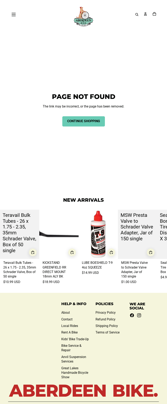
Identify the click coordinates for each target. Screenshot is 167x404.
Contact (67, 319)
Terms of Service (108, 332)
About (65, 312)
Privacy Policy (106, 312)
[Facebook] (132, 315)
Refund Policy (105, 319)
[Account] (145, 13)
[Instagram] (139, 315)
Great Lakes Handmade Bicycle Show (74, 372)
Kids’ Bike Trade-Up (75, 339)
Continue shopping (83, 121)
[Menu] (13, 14)
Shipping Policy (107, 326)
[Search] (136, 14)
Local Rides (69, 326)
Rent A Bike (69, 332)
